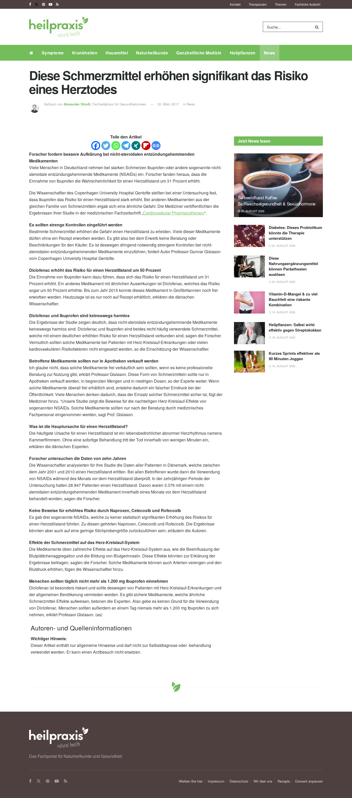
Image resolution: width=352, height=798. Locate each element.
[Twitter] (105, 145)
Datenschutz (239, 781)
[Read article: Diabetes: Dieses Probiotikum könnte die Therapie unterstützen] (249, 236)
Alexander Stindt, (78, 104)
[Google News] (156, 145)
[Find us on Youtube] (50, 4)
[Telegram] (125, 145)
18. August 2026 (283, 337)
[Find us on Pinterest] (43, 4)
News (269, 53)
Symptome (53, 53)
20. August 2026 (252, 211)
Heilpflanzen (243, 53)
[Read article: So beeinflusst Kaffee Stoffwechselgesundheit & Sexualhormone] (278, 185)
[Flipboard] (145, 145)
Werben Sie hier (191, 781)
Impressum (216, 781)
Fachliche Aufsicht (307, 4)
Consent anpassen (309, 781)
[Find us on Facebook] (30, 4)
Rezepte (284, 781)
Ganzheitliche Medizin (199, 53)
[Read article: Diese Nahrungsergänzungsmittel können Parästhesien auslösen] (249, 267)
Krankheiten (85, 53)
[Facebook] (95, 145)
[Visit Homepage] (58, 27)
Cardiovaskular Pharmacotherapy (173, 213)
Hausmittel (117, 53)
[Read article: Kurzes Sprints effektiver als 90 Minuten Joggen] (249, 362)
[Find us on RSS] (57, 4)
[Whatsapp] (115, 145)
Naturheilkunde (152, 53)
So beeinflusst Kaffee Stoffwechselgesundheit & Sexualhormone (276, 200)
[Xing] (135, 145)
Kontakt (235, 4)
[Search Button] (318, 27)
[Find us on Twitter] (36, 4)
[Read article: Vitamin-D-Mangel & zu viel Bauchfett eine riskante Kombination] (249, 302)
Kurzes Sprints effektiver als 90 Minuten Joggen (294, 355)
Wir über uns (263, 781)
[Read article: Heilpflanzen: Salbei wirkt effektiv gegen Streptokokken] (249, 333)
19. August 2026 (283, 312)
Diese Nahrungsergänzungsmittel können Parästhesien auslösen (293, 266)
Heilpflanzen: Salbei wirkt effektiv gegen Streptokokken (295, 327)
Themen (281, 4)
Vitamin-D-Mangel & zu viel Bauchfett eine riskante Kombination (293, 299)
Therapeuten (258, 4)
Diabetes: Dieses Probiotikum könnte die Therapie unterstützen (295, 233)
